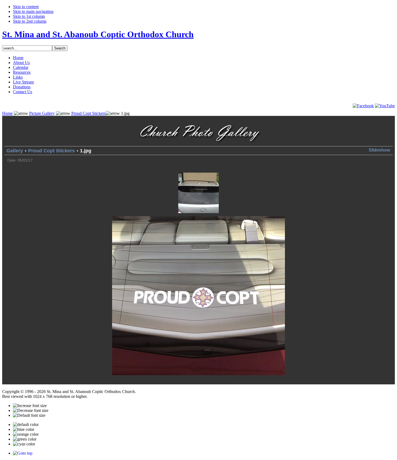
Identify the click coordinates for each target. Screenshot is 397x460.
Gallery (14, 150)
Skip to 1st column (29, 16)
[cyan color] (24, 444)
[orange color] (26, 434)
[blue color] (23, 429)
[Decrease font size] (30, 410)
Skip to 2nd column (29, 21)
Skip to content (26, 6)
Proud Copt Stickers (88, 113)
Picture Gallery (42, 113)
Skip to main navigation (33, 11)
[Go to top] (22, 453)
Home (7, 113)
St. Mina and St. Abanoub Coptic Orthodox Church (98, 34)
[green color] (24, 439)
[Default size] (29, 415)
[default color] (26, 424)
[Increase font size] (30, 405)
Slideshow (379, 150)
